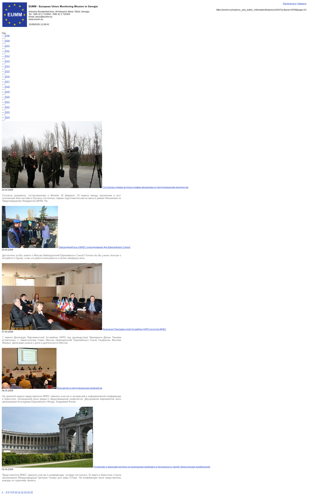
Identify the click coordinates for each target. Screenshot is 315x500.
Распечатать (289, 3)
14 (28, 492)
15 (31, 492)
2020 (7, 97)
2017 (7, 81)
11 (19, 492)
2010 (7, 46)
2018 (7, 86)
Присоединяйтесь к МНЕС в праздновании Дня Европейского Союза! (94, 247)
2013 (7, 61)
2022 (7, 107)
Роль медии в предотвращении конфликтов (79, 388)
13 (25, 492)
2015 (7, 71)
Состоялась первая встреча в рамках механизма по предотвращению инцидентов (145, 187)
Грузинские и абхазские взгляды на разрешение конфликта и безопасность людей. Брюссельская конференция (152, 467)
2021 (7, 102)
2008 (7, 35)
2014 (7, 66)
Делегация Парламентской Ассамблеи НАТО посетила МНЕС (134, 329)
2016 (7, 76)
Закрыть (302, 3)
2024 (7, 117)
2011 (7, 51)
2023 (7, 112)
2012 (7, 56)
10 (16, 492)
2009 (7, 41)
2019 (7, 92)
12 (22, 492)
